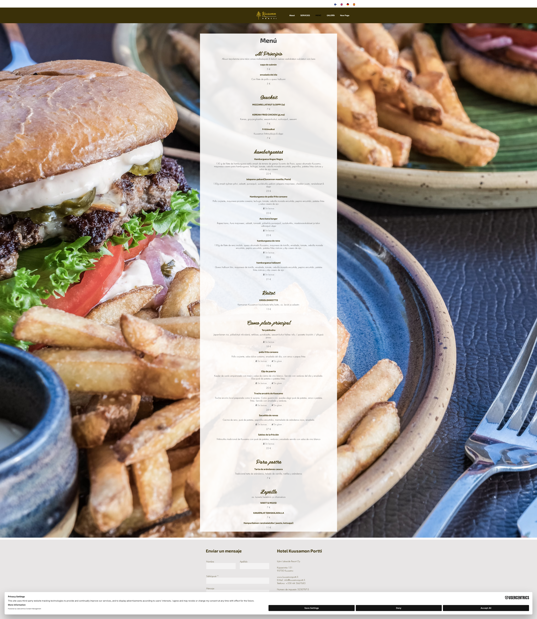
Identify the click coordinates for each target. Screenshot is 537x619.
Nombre (210, 561)
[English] (341, 4)
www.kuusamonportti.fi (287, 576)
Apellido (244, 561)
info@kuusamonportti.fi (294, 580)
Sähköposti (211, 576)
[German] (347, 4)
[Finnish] (335, 4)
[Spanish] (354, 4)
